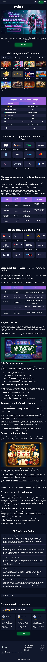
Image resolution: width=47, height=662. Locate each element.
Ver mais (23, 633)
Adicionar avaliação (39, 609)
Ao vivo (17, 57)
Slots (40, 57)
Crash (28, 57)
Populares (5, 57)
